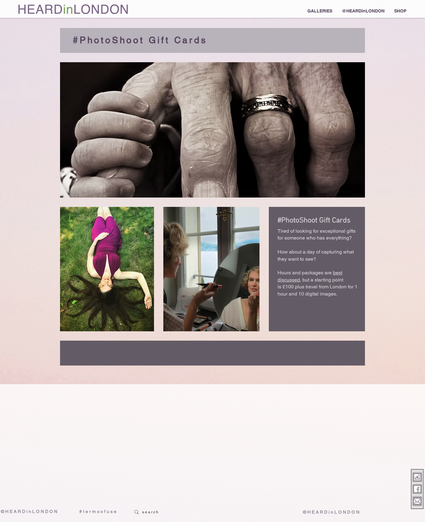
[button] (319, 10)
